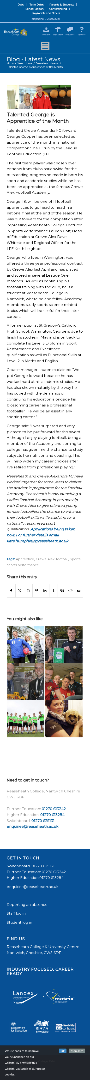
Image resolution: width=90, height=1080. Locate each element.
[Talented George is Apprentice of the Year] (25, 644)
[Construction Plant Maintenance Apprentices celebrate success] (25, 681)
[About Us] (82, 29)
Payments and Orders (46, 13)
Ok (63, 1051)
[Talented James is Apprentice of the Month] (64, 644)
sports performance (23, 565)
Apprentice (25, 559)
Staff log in (16, 913)
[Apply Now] (46, 29)
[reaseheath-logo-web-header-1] (15, 32)
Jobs (21, 4)
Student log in (20, 922)
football (62, 559)
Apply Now (46, 35)
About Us (82, 35)
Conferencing (58, 8)
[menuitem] (21, 4)
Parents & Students (61, 4)
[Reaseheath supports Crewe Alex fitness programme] (64, 681)
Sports (75, 559)
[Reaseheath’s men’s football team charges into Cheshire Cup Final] (25, 718)
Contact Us (70, 35)
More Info (77, 1051)
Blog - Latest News (33, 59)
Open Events (58, 35)
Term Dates (37, 4)
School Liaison (34, 8)
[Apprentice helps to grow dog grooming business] (64, 718)
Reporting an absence (27, 904)
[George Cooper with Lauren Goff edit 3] (39, 97)
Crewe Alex (45, 559)
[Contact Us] (70, 29)
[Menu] (45, 48)
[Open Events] (58, 29)
